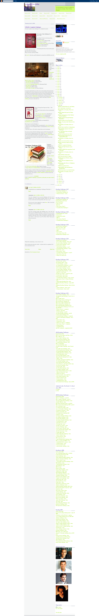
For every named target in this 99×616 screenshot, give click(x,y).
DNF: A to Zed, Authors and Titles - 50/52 (64, 335)
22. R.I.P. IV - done (59, 414)
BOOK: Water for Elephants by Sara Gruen (65, 161)
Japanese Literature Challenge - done (63, 458)
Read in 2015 (64, 16)
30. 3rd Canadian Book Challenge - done (64, 400)
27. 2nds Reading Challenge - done (63, 342)
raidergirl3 (66, 42)
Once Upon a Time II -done (61, 490)
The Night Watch (49, 163)
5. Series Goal (58, 214)
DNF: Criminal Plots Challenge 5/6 (63, 304)
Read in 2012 (52, 18)
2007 (58, 185)
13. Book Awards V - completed (62, 309)
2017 (58, 81)
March (59, 179)
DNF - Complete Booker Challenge (63, 340)
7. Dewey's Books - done (60, 435)
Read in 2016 (57, 16)
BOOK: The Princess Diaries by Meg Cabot (65, 143)
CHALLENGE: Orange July (64, 154)
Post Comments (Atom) (35, 252)
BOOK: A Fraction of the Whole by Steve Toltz (66, 122)
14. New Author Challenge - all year (63, 268)
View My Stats (59, 612)
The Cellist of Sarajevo (30, 88)
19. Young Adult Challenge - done (62, 355)
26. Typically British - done (61, 345)
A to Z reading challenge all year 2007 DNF (64, 516)
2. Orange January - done (61, 379)
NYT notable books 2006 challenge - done (64, 541)
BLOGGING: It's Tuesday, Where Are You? (65, 110)
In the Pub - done (59, 489)
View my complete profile (61, 54)
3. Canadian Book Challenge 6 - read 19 (64, 252)
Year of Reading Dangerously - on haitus (64, 453)
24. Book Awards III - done (61, 411)
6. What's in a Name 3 (60, 373)
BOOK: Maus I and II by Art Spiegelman (66, 127)
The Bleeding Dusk (30, 81)
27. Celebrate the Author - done (62, 407)
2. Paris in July (59, 231)
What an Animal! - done (60, 460)
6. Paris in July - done (60, 319)
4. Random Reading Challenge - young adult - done (65, 283)
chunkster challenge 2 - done (61, 485)
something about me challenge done (63, 536)
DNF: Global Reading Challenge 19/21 (63, 305)
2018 (58, 79)
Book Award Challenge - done (62, 497)
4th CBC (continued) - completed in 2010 (64, 328)
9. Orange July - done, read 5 (62, 274)
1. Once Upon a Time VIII (61, 233)
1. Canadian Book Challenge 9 (62, 207)
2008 (58, 96)
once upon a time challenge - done (62, 522)
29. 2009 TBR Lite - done (61, 402)
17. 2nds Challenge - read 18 (61, 263)
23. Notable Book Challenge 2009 (62, 413)
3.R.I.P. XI (58, 205)
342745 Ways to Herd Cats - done (62, 483)
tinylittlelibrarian (28, 121)
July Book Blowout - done (61, 480)
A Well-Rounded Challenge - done (62, 464)
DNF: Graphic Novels (60, 298)
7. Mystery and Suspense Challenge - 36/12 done (64, 318)
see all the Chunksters (40, 172)
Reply (29, 191)
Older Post (52, 249)
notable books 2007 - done (61, 479)
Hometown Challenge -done (61, 504)
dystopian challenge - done (61, 530)
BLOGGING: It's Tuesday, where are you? (65, 125)
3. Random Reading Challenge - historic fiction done (65, 285)
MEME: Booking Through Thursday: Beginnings (65, 118)
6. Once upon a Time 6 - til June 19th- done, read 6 (64, 279)
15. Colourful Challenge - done (62, 361)
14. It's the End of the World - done (63, 362)
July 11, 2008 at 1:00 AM (39, 195)
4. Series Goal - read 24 (60, 229)
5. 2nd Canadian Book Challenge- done (64, 439)
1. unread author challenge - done (62, 446)
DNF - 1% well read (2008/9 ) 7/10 (63, 440)
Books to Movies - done (60, 468)
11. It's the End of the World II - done (63, 429)
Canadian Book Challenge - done (62, 493)
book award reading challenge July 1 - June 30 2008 (65, 513)
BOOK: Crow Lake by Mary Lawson (65, 141)
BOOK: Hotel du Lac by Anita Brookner (66, 170)
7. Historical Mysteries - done (62, 372)
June (59, 174)
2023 (58, 71)
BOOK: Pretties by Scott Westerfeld (65, 120)
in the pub (44, 177)
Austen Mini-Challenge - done (62, 500)
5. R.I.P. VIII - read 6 (60, 249)
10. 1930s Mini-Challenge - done (62, 368)
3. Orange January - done (61, 443)
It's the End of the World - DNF (62, 454)
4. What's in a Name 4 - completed (63, 322)
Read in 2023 (54, 13)
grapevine (39, 177)
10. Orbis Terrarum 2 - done (61, 431)
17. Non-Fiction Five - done (61, 421)
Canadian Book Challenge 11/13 (62, 234)
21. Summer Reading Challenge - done (63, 415)
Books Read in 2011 (61, 18)
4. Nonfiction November (60, 216)
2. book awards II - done (60, 444)
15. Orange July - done (60, 424)
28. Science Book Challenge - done (63, 339)
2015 (58, 84)
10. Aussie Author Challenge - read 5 (63, 243)
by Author (58, 389)
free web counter (59, 608)
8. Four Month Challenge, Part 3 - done (64, 370)
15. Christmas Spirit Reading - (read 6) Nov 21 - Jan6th (65, 296)
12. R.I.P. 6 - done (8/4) (60, 310)
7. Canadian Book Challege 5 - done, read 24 (65, 277)
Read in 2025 (35, 13)
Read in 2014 (27, 18)
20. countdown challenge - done (62, 417)
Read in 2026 (27, 13)
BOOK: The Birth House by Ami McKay (66, 106)
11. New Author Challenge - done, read (63, 241)
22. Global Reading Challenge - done (63, 351)
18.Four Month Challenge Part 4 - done (64, 357)
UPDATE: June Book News (63, 165)
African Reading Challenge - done (63, 473)
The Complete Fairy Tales (42, 43)
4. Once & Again (59, 203)
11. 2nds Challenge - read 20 (61, 312)
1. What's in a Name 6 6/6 (61, 255)
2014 (58, 86)
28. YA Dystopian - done (60, 406)
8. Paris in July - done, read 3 (62, 276)
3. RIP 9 (57, 230)
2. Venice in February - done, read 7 (63, 287)
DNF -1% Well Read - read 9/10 (62, 398)
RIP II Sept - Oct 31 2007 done (62, 531)
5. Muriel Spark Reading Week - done (63, 281)
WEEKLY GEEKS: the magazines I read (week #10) (66, 150)
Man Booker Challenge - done (62, 496)
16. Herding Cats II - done (61, 422)
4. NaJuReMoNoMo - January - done (63, 442)
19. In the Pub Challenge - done (62, 418)
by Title (57, 390)
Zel (37, 42)
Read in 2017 (49, 16)
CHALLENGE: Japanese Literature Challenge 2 (65, 129)
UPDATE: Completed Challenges (33, 27)
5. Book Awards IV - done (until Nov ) (63, 374)
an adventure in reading (31, 4)
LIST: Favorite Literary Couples (64, 156)
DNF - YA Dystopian (60, 343)
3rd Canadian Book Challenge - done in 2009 (65, 381)
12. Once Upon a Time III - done (62, 428)
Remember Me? (51, 73)
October (60, 100)
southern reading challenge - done (63, 524)
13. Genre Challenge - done (61, 426)
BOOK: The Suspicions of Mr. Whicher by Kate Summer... (66, 115)
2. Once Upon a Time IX (61, 219)
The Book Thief (49, 159)
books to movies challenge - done (62, 535)
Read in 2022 (61, 13)
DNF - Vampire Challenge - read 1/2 (63, 399)
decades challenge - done (61, 456)
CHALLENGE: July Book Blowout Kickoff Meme (65, 168)
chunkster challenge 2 (32, 177)
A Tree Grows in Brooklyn (31, 166)
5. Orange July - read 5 (60, 321)
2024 (58, 70)
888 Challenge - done (60, 462)
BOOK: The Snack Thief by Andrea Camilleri (65, 158)
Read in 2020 (27, 16)
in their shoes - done (60, 482)
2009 (58, 94)
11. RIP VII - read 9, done (61, 272)
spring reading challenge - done (62, 520)
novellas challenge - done (61, 491)
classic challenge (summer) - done (62, 529)
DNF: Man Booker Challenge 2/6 (62, 301)
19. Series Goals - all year (61, 261)
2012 (58, 89)
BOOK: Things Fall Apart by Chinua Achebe (65, 113)
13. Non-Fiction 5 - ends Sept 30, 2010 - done (65, 363)
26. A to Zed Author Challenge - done (63, 409)
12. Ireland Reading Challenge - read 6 (64, 270)
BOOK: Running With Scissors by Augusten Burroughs (65, 136)
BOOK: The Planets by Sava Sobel (65, 134)
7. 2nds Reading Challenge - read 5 (63, 247)
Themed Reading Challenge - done (63, 502)
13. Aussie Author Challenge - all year (63, 269)
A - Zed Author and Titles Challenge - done (64, 461)
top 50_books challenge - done (62, 542)
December (60, 97)
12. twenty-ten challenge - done (62, 365)
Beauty (38, 44)
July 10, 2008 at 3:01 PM (35, 187)
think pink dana (49, 171)
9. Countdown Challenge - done (62, 369)
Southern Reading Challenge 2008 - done (64, 486)
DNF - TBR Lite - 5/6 (60, 336)
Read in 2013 (35, 18)
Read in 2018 (42, 16)
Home (41, 13)
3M (42, 115)
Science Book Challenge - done (62, 469)
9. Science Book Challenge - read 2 (63, 244)
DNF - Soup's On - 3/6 (60, 437)
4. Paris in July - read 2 (60, 251)
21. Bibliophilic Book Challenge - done (63, 352)
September (60, 102)
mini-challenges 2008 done (61, 472)
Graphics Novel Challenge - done (62, 478)
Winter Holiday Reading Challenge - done (64, 457)
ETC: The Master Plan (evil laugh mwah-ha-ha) (65, 132)
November (60, 98)
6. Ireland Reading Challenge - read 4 (63, 248)
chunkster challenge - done (61, 517)
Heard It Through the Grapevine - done (64, 487)
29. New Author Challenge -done (62, 338)
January (60, 182)
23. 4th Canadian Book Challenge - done (64, 350)
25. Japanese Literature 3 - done (62, 410)
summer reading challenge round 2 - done (64, 523)
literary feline (50, 126)
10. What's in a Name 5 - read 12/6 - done (64, 273)
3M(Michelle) (35, 96)
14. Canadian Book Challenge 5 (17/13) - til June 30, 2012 (64, 307)
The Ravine (28, 82)
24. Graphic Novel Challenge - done (63, 348)
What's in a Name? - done (61, 498)
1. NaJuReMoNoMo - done (61, 380)
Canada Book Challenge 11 (61, 190)
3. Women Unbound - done (61, 377)
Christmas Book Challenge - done (62, 538)
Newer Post (27, 249)
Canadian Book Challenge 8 (61, 226)
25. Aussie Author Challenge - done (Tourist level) (64, 347)
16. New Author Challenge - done (62, 294)
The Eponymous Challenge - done (62, 505)
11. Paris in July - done (60, 366)
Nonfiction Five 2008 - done (61, 471)
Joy (29, 187)
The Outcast (28, 85)
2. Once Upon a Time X (60, 206)
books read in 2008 (59, 451)
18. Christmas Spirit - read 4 (61, 262)
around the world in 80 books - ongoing (64, 515)
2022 (58, 73)
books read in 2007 (59, 511)
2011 (58, 91)
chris (47, 125)
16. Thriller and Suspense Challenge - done (64, 359)
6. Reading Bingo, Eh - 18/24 (61, 213)
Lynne (46, 133)
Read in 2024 (46, 13)
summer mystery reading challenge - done (64, 526)
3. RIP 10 (58, 217)
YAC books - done (59, 501)
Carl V (28, 55)
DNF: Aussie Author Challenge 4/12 (63, 302)
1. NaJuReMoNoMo (60, 326)
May (59, 176)
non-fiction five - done (60, 527)
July (59, 105)
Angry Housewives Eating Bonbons (33, 167)
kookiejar (44, 117)
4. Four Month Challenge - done (62, 376)
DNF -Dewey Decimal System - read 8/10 (64, 403)
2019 (58, 78)
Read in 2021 (69, 13)
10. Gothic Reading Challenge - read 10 (64, 313)
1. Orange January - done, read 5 (62, 289)
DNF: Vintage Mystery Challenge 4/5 (63, 299)
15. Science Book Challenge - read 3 (63, 266)
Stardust (38, 46)
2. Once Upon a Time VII (61, 254)
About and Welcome (44, 18)
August (59, 103)
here (46, 202)
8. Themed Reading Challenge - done (63, 433)
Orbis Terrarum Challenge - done (62, 476)
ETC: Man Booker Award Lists (64, 108)
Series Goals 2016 (59, 202)
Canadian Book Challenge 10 (62, 199)
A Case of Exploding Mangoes (32, 84)
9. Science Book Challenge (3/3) (62, 314)
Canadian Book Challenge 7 (61, 240)
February (60, 181)
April (59, 178)
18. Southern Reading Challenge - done (64, 420)
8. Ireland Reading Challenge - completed (64, 316)
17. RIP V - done (59, 358)
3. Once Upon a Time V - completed (63, 324)
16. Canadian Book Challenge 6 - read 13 (64, 265)
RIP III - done (58, 467)
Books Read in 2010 (60, 333)
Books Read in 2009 (60, 396)
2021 (58, 75)
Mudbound (28, 86)
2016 (58, 83)
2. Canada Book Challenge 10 (62, 192)
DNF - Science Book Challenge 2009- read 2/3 (65, 404)
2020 (58, 76)
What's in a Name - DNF (61, 227)
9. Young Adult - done (60, 432)
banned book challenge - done (62, 519)
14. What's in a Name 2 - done (62, 425)
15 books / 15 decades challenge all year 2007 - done (65, 533)
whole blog (50, 134)
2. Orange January (59, 325)
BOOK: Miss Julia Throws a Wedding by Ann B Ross (66, 163)
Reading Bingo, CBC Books (61, 200)
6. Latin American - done (61, 436)
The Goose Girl (40, 40)
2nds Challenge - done (60, 465)
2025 (58, 68)
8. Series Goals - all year (61, 245)
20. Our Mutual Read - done (61, 354)
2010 (58, 92)
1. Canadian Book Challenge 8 (62, 220)
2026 (58, 67)
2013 (58, 88)
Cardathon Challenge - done (61, 475)
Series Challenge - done (60, 494)
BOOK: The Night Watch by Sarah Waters (65, 147)
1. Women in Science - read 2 (61, 193)
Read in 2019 (35, 16)
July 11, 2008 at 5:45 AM (39, 209)
